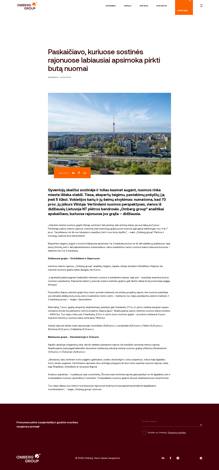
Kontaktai (161, 6)
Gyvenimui (111, 6)
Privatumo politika (177, 432)
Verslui (127, 6)
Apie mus (144, 6)
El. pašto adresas (150, 421)
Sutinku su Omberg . (167, 432)
